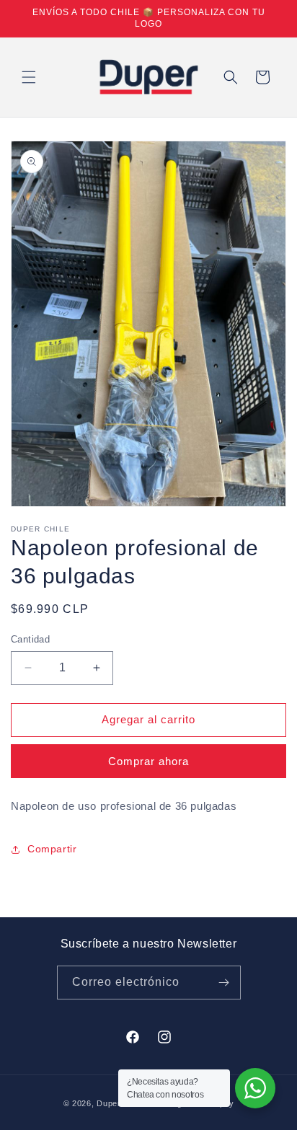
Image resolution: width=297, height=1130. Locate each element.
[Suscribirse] (224, 982)
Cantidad (30, 639)
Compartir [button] (51, 849)
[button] (29, 77)
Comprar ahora (148, 761)
